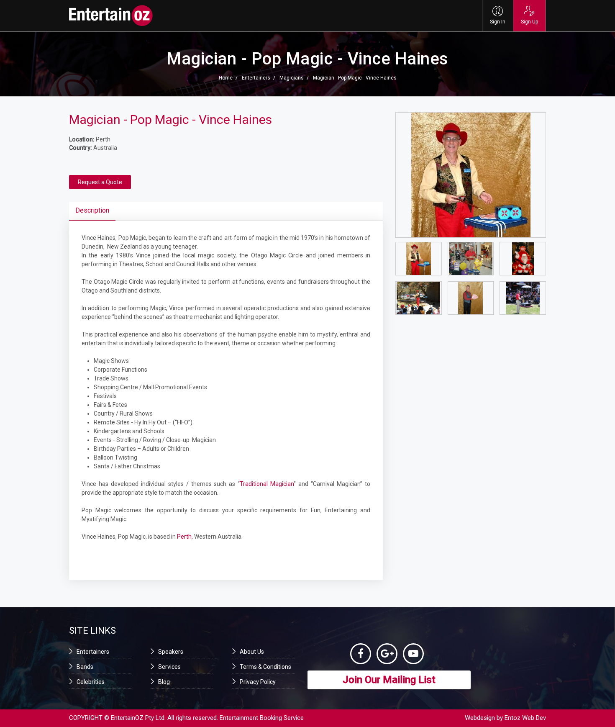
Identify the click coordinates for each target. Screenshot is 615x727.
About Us (252, 651)
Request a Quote (100, 182)
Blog (164, 681)
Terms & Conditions (265, 666)
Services (169, 666)
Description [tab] (92, 210)
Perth (184, 536)
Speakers (170, 651)
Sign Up (529, 22)
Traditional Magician (267, 483)
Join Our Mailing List (389, 680)
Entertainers (256, 78)
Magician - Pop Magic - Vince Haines (355, 78)
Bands (85, 666)
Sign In (497, 22)
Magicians (291, 78)
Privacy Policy (258, 681)
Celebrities (91, 681)
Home (226, 78)
